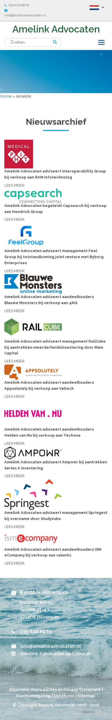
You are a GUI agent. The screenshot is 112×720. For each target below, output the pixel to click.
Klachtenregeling (33, 696)
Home (5, 96)
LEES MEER (55, 178)
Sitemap (86, 696)
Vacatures (64, 696)
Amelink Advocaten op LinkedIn (56, 653)
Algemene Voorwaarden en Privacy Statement (55, 689)
